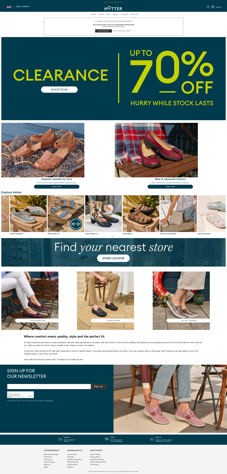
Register (26, 6)
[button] (112, 237)
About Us (47, 464)
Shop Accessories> (160, 234)
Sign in (18, 6)
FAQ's (46, 467)
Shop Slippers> (195, 234)
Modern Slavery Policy (98, 462)
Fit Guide (70, 457)
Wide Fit (70, 467)
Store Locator (72, 454)
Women (101, 14)
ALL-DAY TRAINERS (189, 320)
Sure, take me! (103, 31)
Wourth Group (95, 454)
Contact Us (48, 457)
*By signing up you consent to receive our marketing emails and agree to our (30, 400)
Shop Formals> (82, 234)
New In (93, 14)
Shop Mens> (119, 234)
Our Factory (94, 464)
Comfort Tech (72, 464)
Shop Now (56, 187)
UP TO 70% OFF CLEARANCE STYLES (113, 2)
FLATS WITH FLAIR (37, 320)
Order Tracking (49, 462)
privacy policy (49, 400)
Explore (115, 14)
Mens (108, 14)
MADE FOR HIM (113, 320)
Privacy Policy (95, 457)
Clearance (124, 14)
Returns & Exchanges (51, 454)
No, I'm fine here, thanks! (122, 31)
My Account (48, 459)
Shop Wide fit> (45, 234)
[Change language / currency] (10, 7)
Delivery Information (74, 459)
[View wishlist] (208, 7)
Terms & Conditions (97, 459)
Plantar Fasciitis (72, 462)
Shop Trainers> (8, 234)
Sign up (98, 386)
